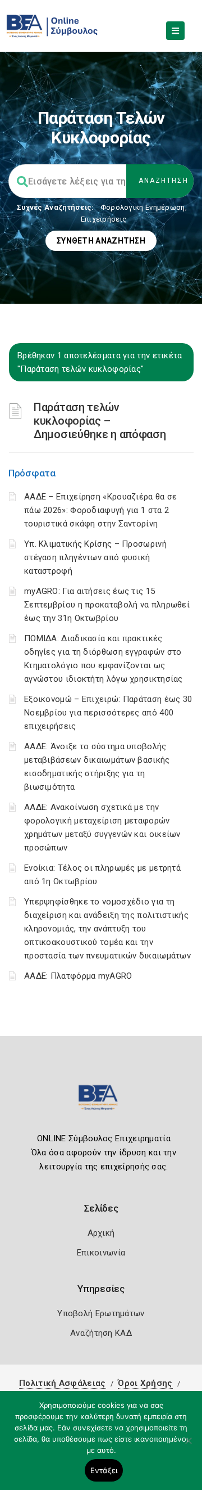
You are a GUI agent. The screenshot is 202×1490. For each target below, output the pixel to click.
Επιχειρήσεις (104, 219)
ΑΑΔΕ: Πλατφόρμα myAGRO (78, 976)
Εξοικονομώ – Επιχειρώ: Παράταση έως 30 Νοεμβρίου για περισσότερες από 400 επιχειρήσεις (108, 712)
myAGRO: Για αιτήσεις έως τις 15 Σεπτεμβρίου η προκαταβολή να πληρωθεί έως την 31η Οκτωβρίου (107, 604)
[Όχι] (188, 1446)
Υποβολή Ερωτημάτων (100, 1313)
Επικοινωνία (101, 1253)
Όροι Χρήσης (145, 1383)
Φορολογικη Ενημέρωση (142, 207)
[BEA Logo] (101, 1102)
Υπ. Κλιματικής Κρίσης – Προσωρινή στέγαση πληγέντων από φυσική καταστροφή (95, 557)
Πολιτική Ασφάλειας (62, 1383)
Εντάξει (104, 1470)
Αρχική (101, 1233)
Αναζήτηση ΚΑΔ (101, 1333)
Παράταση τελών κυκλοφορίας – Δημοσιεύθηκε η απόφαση (100, 420)
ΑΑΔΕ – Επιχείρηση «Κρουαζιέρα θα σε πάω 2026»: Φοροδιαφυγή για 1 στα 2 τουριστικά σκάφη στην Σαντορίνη (100, 510)
